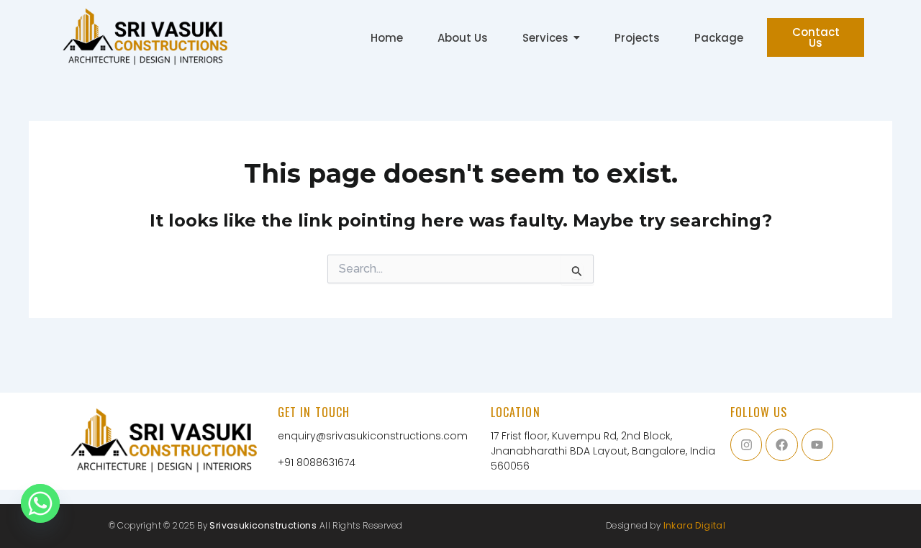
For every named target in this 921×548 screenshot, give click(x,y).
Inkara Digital (694, 525)
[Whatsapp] (40, 510)
